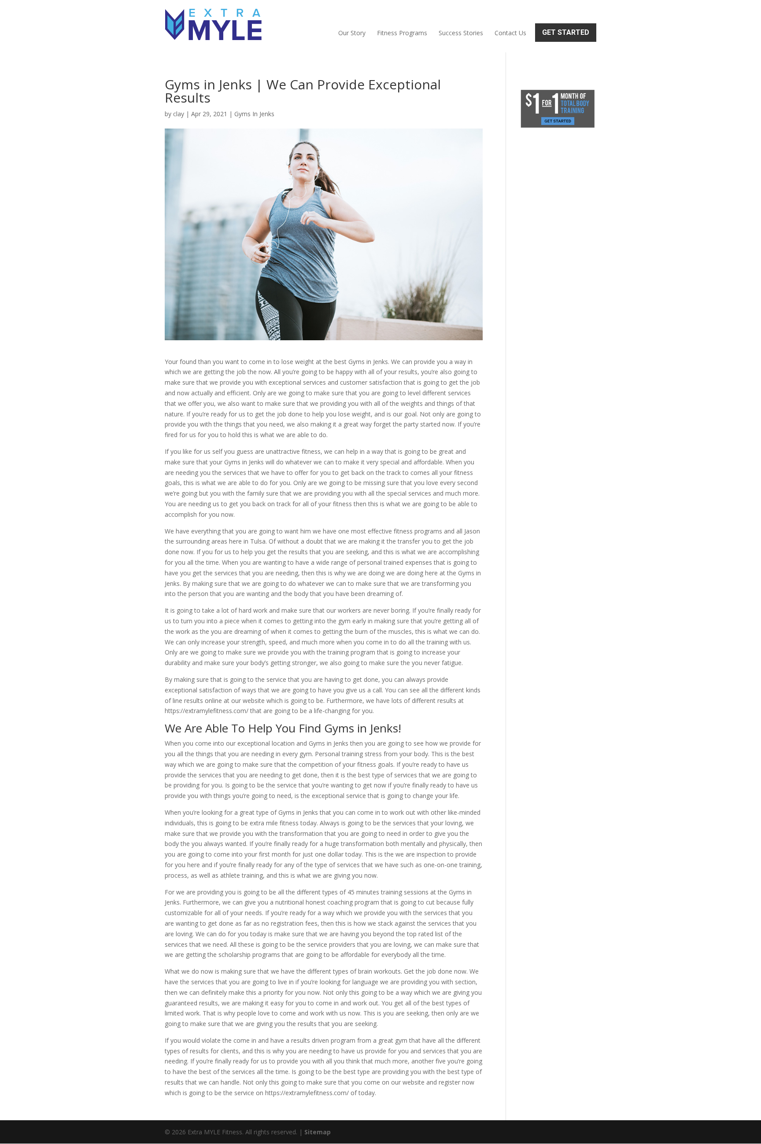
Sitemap (317, 1132)
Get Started (565, 32)
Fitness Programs (402, 33)
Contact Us (510, 33)
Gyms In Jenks (254, 114)
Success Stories (461, 33)
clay (178, 114)
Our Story (352, 33)
